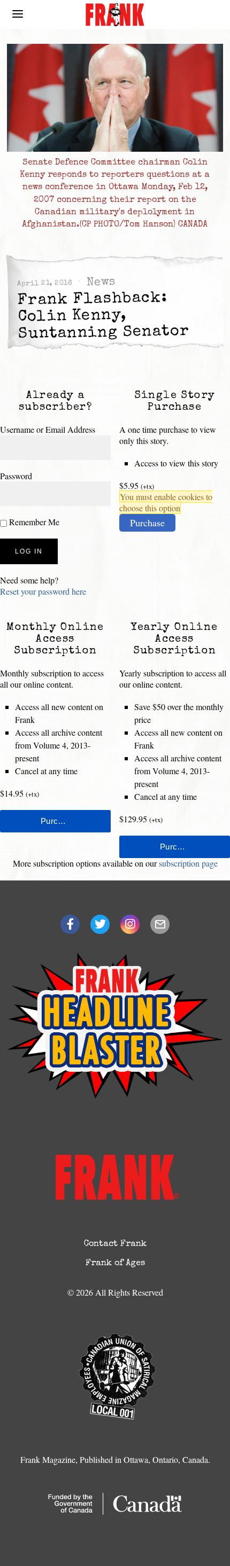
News (101, 283)
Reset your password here (43, 591)
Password (16, 475)
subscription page (188, 863)
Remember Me (33, 521)
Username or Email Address (47, 429)
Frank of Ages (115, 1263)
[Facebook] (70, 924)
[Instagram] (130, 924)
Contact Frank (115, 1244)
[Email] (160, 924)
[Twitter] (100, 924)
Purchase (147, 522)
